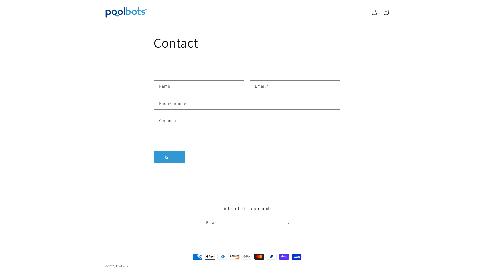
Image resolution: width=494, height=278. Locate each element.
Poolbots (122, 266)
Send (169, 157)
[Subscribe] (287, 223)
